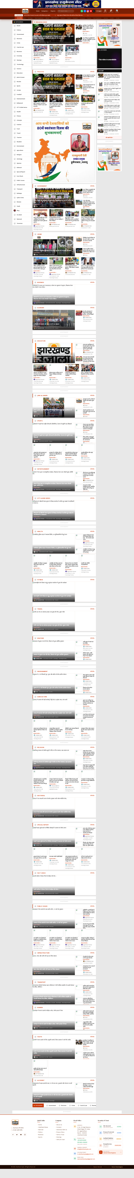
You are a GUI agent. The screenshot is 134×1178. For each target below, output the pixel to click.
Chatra (69, 18)
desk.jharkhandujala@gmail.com (86, 1159)
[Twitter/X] (17, 1134)
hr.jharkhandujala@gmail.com (85, 1154)
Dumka (89, 18)
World (47, 18)
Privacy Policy (60, 1132)
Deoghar (76, 18)
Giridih (112, 18)
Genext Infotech (97, 1167)
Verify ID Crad (60, 1139)
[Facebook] (85, 11)
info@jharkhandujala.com (84, 1149)
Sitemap (58, 1137)
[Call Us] (82, 11)
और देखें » (92, 71)
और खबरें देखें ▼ (109, 137)
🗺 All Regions (55, 18)
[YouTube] (91, 11)
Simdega (31, 18)
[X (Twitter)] (94, 11)
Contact (58, 1127)
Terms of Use (60, 1134)
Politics (40, 1132)
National (40, 1129)
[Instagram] (88, 11)
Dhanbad (83, 18)
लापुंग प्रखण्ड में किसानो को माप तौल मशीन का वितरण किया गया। (28, 15)
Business (40, 1134)
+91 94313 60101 (81, 1140)
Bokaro (63, 18)
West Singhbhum (39, 18)
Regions (53, 11)
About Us (59, 1125)
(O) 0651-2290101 (82, 1142)
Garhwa (106, 18)
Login (99, 11)
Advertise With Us (61, 1129)
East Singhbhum (98, 18)
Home (37, 11)
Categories (45, 11)
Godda (118, 18)
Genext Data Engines (117, 1167)
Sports (40, 1137)
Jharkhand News (43, 1127)
